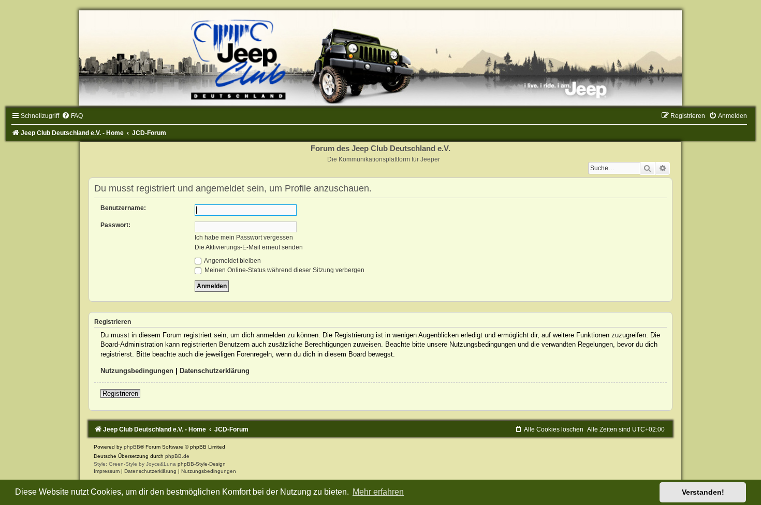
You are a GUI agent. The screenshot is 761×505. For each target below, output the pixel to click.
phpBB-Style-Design (202, 464)
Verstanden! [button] (703, 492)
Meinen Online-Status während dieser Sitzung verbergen (283, 270)
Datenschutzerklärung (215, 371)
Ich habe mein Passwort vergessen (244, 237)
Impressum (107, 471)
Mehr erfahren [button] (378, 491)
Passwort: (115, 225)
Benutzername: (123, 208)
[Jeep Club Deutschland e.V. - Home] (380, 58)
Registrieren (120, 393)
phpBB (132, 447)
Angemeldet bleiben (232, 260)
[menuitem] (72, 116)
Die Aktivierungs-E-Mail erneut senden (249, 247)
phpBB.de (177, 456)
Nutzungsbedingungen (136, 371)
